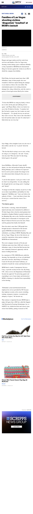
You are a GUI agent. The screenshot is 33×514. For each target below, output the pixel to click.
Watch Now (28, 2)
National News (8, 13)
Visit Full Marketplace (26, 319)
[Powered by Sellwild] (29, 409)
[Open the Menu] (2, 2)
